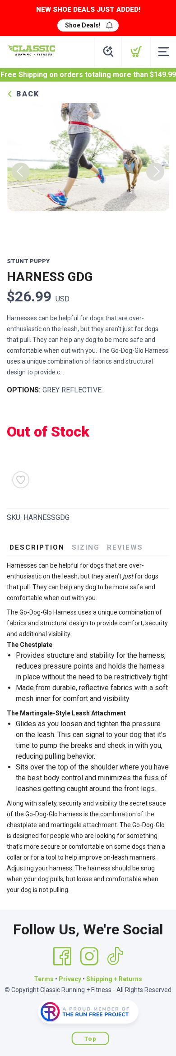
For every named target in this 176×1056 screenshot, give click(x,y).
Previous (21, 172)
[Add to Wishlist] (20, 479)
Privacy (70, 979)
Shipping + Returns (114, 979)
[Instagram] (89, 956)
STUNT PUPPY (28, 261)
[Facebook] (62, 956)
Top (90, 1038)
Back (26, 94)
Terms (44, 979)
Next (155, 172)
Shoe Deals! (83, 25)
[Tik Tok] (115, 956)
